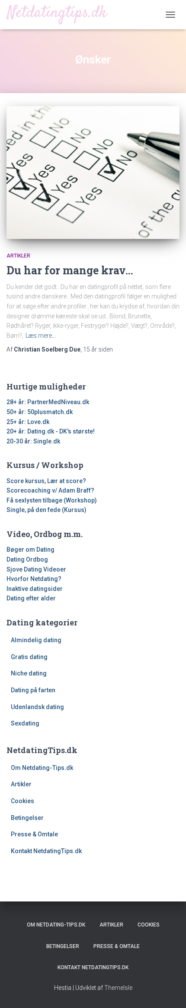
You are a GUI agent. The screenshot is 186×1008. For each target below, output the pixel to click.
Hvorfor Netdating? (33, 578)
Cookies (22, 801)
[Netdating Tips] (60, 14)
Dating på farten (33, 690)
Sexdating (25, 723)
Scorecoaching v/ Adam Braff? (50, 490)
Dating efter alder (31, 598)
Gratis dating (29, 656)
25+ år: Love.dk (27, 421)
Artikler (18, 256)
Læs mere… (41, 335)
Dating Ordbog (27, 559)
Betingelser (27, 817)
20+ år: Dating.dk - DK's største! (50, 431)
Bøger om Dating (30, 549)
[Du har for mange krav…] (93, 172)
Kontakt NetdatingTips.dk (46, 851)
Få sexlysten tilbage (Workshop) (51, 500)
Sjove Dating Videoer (36, 569)
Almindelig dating (36, 640)
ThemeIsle (118, 987)
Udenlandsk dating (37, 706)
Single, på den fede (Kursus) (46, 509)
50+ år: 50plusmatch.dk (39, 411)
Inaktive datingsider (34, 588)
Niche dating (29, 673)
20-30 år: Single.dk (33, 441)
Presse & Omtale (34, 834)
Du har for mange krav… (69, 270)
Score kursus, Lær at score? (46, 480)
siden (98, 349)
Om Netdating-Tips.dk (42, 767)
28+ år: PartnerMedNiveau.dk (47, 402)
